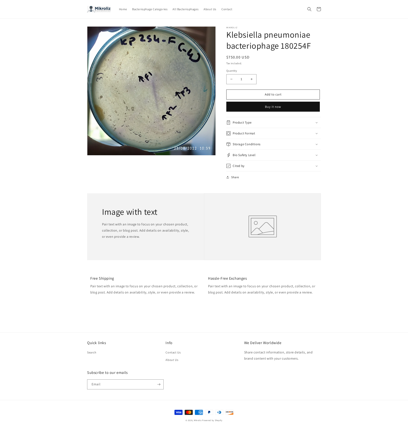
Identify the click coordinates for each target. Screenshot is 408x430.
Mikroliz (198, 420)
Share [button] (235, 177)
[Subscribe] (158, 384)
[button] (309, 9)
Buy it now (273, 107)
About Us (172, 360)
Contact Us (173, 352)
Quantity (231, 71)
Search (91, 352)
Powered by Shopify (212, 420)
